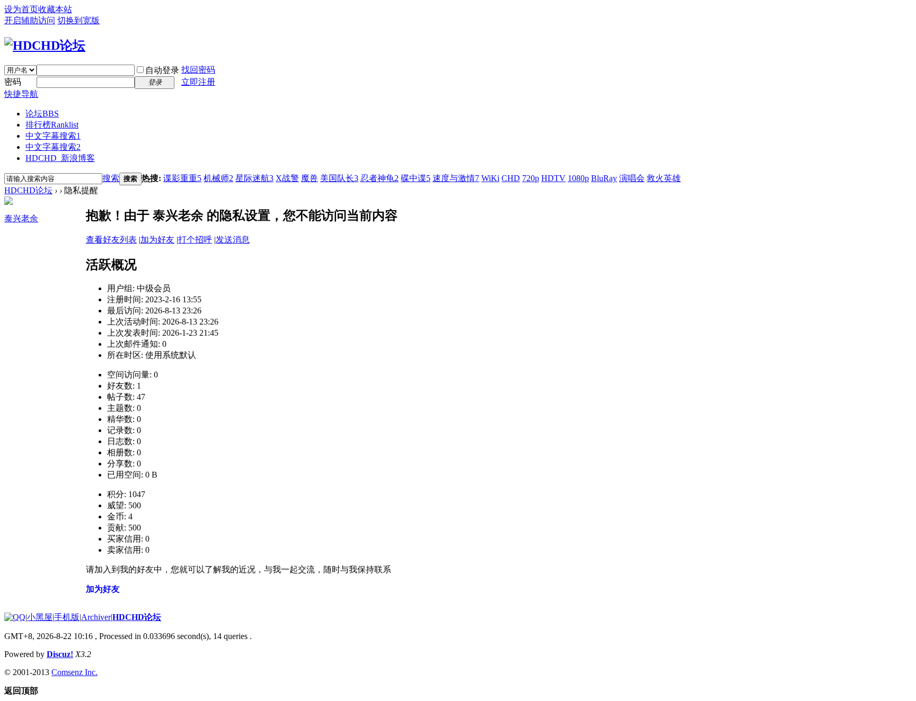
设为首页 (21, 9)
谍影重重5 (182, 178)
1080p (578, 178)
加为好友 (157, 239)
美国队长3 (339, 178)
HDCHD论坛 (28, 190)
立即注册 (198, 81)
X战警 (287, 178)
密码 (12, 81)
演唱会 (632, 178)
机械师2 (218, 178)
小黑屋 (39, 617)
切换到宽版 (78, 20)
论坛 (42, 113)
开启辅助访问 (29, 20)
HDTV (553, 178)
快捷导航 (21, 93)
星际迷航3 (254, 178)
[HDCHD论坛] (44, 45)
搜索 (110, 178)
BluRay (604, 178)
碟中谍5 (415, 178)
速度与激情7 (456, 178)
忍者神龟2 (379, 178)
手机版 (67, 617)
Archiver (96, 617)
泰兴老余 (21, 218)
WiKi (490, 178)
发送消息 (233, 239)
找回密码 (198, 69)
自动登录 (162, 70)
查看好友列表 (111, 239)
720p (530, 178)
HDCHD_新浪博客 (60, 158)
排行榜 (51, 124)
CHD (510, 178)
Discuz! (60, 654)
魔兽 (309, 178)
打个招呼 (195, 239)
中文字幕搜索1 (53, 135)
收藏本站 (55, 9)
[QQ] (14, 617)
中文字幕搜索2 (53, 146)
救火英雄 (664, 178)
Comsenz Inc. (74, 672)
